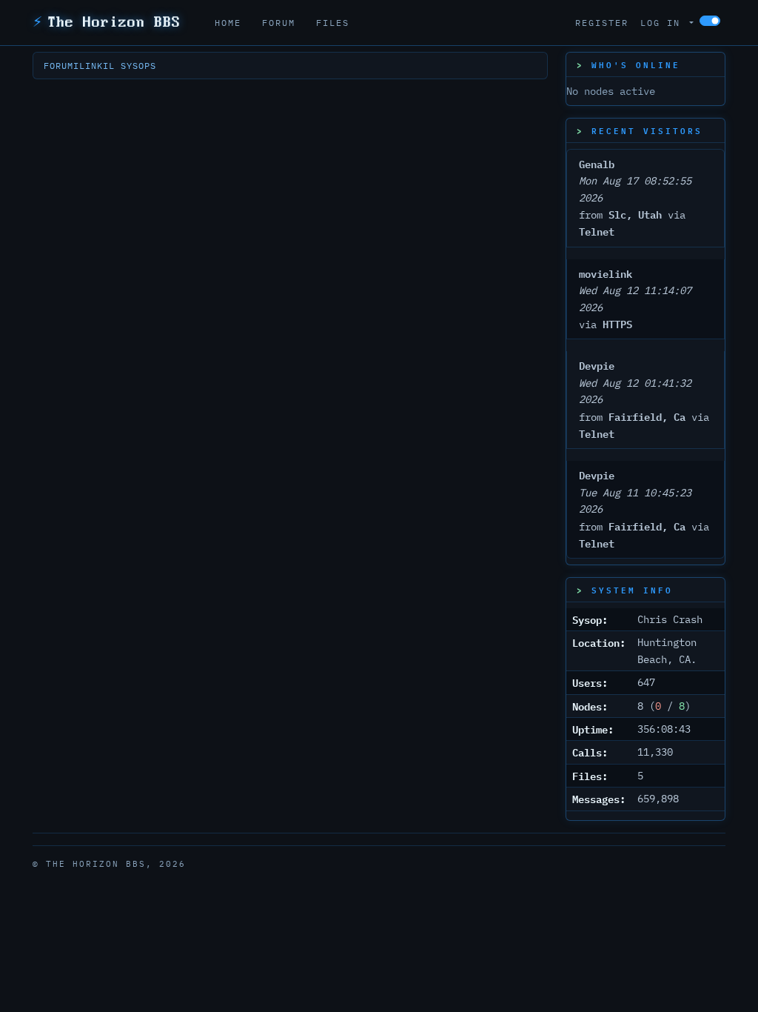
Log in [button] (663, 22)
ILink (88, 65)
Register (601, 22)
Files (332, 22)
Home (228, 22)
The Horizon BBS (107, 22)
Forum (278, 22)
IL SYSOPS (129, 65)
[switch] (710, 21)
